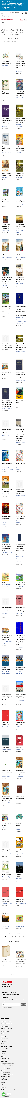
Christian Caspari (20, 351)
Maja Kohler (19, 878)
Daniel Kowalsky (20, 776)
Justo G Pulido (19, 405)
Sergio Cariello (19, 854)
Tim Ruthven (19, 829)
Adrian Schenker (20, 801)
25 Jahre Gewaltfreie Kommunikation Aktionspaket (7, 345)
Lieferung (3, 1036)
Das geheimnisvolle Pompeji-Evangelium (6, 226)
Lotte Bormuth (19, 283)
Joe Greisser (5, 65)
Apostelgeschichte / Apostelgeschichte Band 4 (21, 696)
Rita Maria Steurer (20, 380)
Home (2, 22)
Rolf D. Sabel (5, 230)
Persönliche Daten (6, 1021)
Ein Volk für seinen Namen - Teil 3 (7, 772)
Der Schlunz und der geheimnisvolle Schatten (20, 148)
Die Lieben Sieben (21, 924)
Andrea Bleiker (6, 314)
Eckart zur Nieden (6, 204)
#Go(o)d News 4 (6, 874)
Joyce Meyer (5, 126)
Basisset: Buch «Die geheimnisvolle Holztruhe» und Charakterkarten (20, 65)
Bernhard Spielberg (7, 727)
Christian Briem (6, 776)
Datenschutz (4, 1041)
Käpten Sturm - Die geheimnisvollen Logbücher (21, 772)
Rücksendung (4, 1038)
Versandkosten (5, 1031)
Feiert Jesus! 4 (19, 747)
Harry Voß (18, 152)
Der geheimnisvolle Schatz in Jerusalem (20, 279)
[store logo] (14, 12)
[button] (11, 974)
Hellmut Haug (5, 376)
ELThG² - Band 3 (6, 747)
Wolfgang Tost (6, 926)
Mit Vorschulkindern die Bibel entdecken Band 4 (7, 518)
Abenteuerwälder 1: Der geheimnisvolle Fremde (21, 120)
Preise (2, 1033)
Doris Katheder (20, 647)
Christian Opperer (20, 495)
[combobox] (15, 16)
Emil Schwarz (19, 727)
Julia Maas (4, 177)
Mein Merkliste (5, 1026)
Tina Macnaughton (21, 204)
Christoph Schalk (6, 854)
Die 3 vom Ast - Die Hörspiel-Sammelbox (6, 200)
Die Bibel (4, 959)
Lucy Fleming (5, 285)
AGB (2, 1043)
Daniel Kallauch (20, 586)
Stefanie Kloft (19, 97)
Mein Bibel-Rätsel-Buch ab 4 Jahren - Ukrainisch (7, 609)
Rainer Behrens (20, 749)
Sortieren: (7, 41)
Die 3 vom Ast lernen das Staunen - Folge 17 (7, 431)
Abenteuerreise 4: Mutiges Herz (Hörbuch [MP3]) (7, 637)
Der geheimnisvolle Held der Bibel (6, 148)
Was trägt (4, 924)
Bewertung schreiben (6, 961)
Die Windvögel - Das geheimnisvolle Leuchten (20, 93)
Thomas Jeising (6, 877)
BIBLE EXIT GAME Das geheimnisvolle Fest (20, 491)
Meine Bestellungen (6, 1023)
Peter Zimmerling (6, 749)
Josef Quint (19, 613)
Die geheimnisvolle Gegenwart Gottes (20, 226)
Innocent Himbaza (20, 442)
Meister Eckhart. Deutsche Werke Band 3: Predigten (21, 609)
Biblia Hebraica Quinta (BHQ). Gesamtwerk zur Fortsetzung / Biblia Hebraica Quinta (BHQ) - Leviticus (21, 434)
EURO (25, 19)
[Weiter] (23, 936)
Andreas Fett (19, 177)
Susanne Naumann (7, 257)
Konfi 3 (4, 582)
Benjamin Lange (6, 152)
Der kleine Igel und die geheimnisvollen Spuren (20, 200)
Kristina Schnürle (6, 584)
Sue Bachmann (20, 926)
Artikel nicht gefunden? (7, 19)
